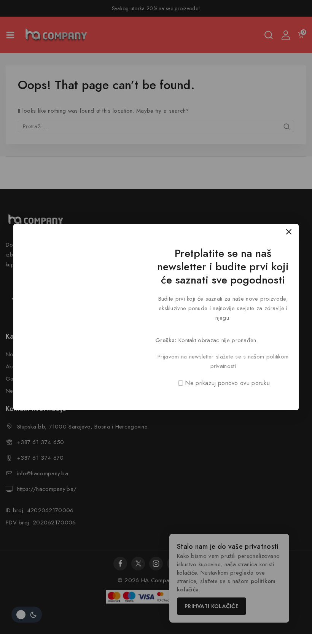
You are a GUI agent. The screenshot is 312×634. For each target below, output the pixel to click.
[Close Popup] (289, 231)
